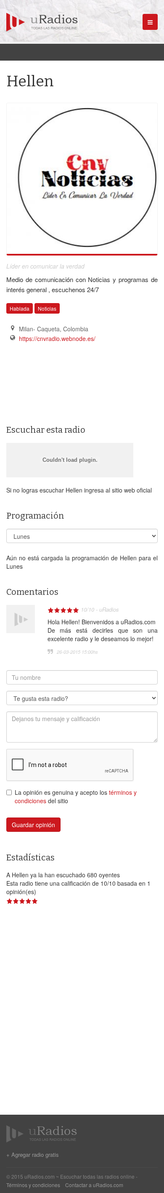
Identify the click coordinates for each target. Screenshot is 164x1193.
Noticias (47, 308)
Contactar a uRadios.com (94, 1184)
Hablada (19, 308)
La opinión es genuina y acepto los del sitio (76, 796)
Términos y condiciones (33, 1184)
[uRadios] (39, 21)
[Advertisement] (48, 367)
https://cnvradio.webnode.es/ (57, 338)
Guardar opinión (33, 824)
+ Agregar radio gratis (32, 1154)
